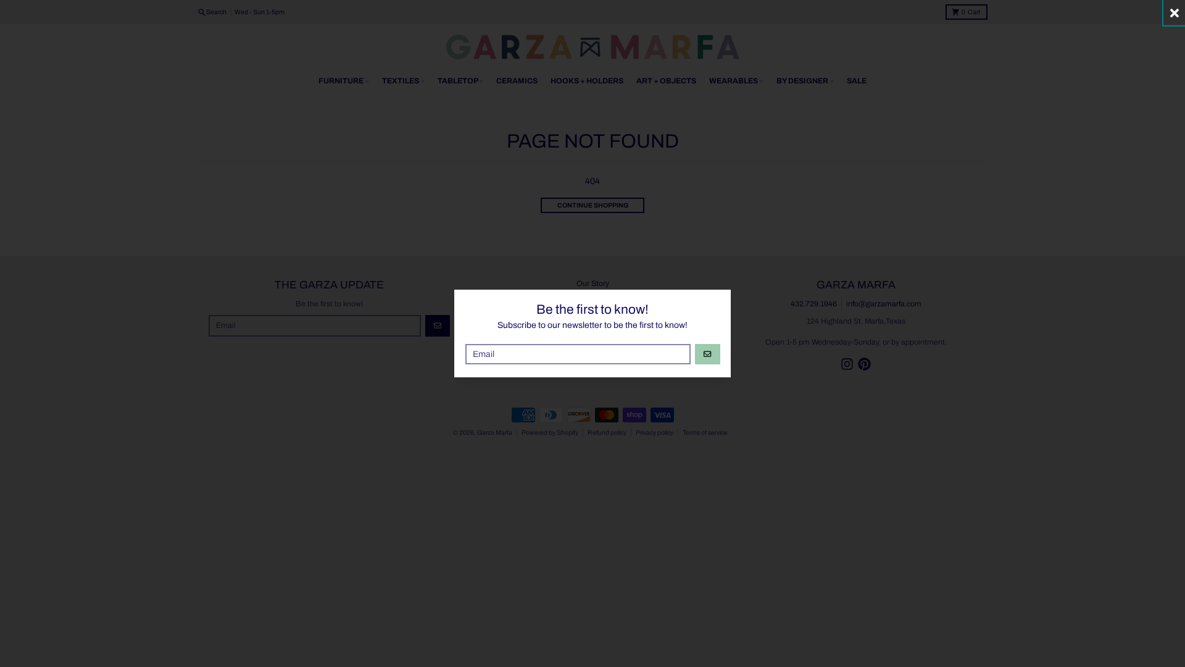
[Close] (1174, 12)
